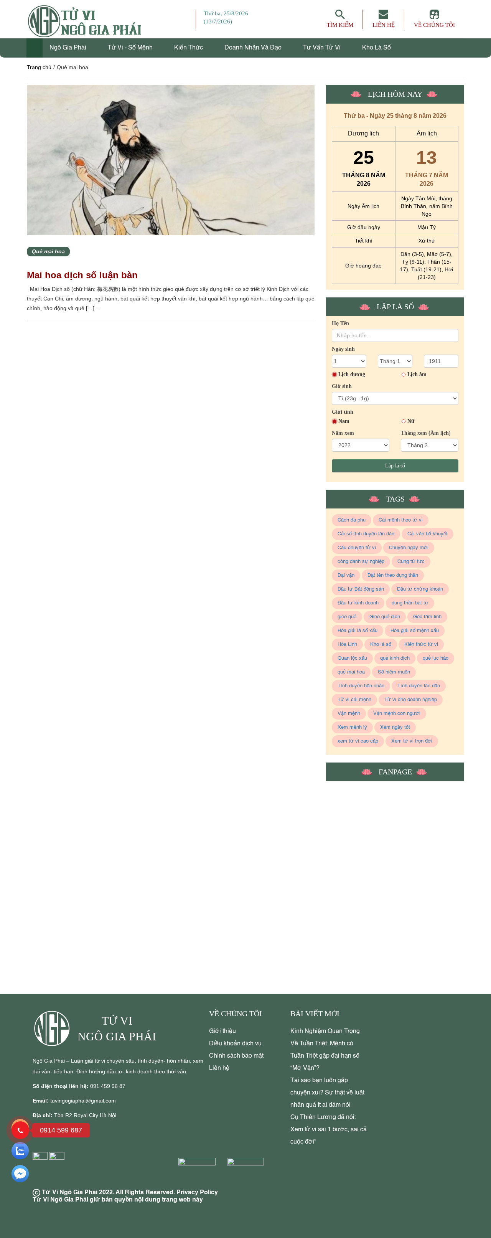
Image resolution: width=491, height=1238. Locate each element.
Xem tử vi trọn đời (411, 741)
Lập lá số (395, 466)
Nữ (410, 421)
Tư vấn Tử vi (322, 48)
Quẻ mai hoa (48, 251)
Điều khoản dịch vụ (235, 1044)
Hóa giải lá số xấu (357, 630)
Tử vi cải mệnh (354, 699)
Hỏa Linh (347, 644)
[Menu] (190, 19)
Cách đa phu (352, 520)
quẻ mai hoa (351, 672)
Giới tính (342, 412)
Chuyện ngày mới (408, 547)
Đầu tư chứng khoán (420, 589)
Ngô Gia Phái (68, 48)
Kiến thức (189, 48)
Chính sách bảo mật (236, 1056)
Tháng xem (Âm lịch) (426, 433)
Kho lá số (376, 48)
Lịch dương (351, 374)
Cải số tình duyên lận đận (366, 534)
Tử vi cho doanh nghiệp (410, 699)
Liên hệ (219, 1068)
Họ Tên (340, 323)
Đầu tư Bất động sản (361, 589)
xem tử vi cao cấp (358, 741)
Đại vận (346, 575)
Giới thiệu (222, 1031)
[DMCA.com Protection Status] (198, 1173)
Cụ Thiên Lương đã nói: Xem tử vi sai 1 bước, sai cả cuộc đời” (328, 1129)
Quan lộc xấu (352, 658)
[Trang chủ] (34, 48)
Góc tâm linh (427, 616)
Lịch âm (417, 374)
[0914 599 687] (20, 1130)
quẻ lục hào (435, 658)
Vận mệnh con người (396, 713)
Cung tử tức (411, 561)
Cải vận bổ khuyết (427, 534)
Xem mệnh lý (352, 727)
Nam (343, 421)
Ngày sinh (343, 349)
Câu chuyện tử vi (357, 547)
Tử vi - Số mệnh (131, 48)
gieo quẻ (347, 616)
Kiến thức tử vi (421, 644)
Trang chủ (39, 67)
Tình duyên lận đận (418, 685)
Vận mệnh (349, 713)
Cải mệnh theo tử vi (401, 520)
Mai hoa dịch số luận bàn (82, 275)
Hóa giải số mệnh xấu (414, 630)
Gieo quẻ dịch (384, 616)
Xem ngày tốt (395, 727)
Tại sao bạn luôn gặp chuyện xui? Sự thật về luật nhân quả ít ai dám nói (327, 1093)
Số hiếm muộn (394, 672)
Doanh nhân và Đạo (253, 48)
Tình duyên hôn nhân (361, 685)
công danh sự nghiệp (361, 561)
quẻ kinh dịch (395, 658)
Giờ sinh (342, 386)
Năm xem (343, 433)
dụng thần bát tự (410, 603)
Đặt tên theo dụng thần (392, 575)
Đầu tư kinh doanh (358, 603)
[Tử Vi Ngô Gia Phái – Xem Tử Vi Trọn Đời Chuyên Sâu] (55, 1028)
